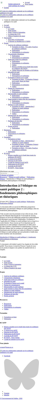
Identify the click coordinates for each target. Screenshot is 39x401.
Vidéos (14, 65)
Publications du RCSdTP (16, 164)
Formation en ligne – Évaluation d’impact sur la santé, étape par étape (25, 80)
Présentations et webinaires (20, 52)
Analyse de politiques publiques (18, 45)
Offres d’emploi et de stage (16, 36)
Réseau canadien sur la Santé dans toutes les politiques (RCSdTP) (25, 67)
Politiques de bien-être (15, 121)
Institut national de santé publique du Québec (16, 5)
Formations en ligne (14, 139)
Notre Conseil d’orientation (16, 32)
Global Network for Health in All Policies (25, 70)
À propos (7, 27)
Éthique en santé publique (16, 104)
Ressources (7, 130)
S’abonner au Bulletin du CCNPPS (19, 41)
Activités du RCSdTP (15, 166)
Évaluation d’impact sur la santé (18, 77)
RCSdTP (7, 153)
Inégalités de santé (14, 72)
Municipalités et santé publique (18, 94)
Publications (16, 50)
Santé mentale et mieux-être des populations (22, 99)
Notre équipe (12, 30)
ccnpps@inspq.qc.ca (6, 347)
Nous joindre (29, 4)
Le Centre (11, 29)
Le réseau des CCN (14, 34)
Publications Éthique (6, 203)
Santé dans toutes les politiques (18, 59)
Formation (7, 137)
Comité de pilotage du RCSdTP (18, 162)
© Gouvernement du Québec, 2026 (11, 398)
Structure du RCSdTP (15, 161)
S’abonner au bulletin (7, 175)
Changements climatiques (16, 54)
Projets (6, 43)
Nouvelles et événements (16, 39)
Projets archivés (13, 126)
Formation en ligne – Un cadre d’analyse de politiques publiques (25, 47)
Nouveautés (8, 38)
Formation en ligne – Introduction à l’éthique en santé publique (23, 107)
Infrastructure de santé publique (18, 115)
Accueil (27, 2)
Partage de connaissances (16, 88)
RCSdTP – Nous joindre (16, 168)
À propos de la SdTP (14, 159)
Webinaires (11, 151)
